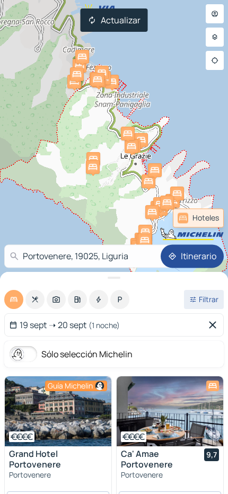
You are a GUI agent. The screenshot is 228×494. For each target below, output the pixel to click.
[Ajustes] (215, 37)
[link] (198, 217)
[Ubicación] (215, 60)
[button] (74, 82)
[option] (13, 299)
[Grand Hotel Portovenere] (58, 411)
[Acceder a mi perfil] (215, 13)
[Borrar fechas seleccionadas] (214, 325)
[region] (58, 411)
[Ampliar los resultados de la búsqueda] (114, 278)
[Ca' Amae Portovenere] (170, 411)
